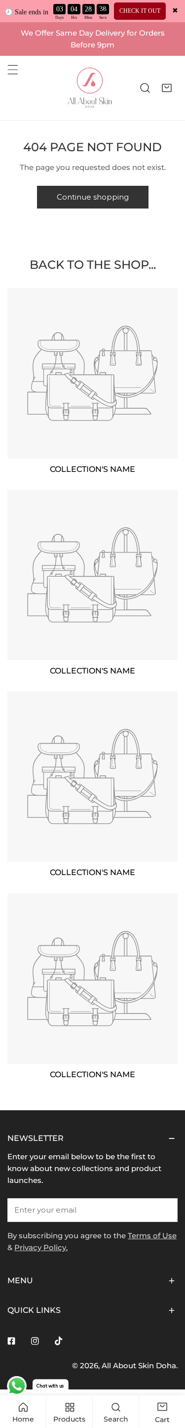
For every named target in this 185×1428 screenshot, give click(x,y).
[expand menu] (13, 70)
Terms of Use (152, 1235)
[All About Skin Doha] (89, 88)
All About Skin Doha (139, 1365)
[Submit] (165, 1209)
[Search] (145, 88)
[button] (167, 88)
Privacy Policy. (41, 1247)
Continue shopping (93, 197)
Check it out (139, 10)
